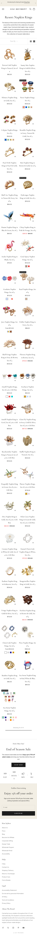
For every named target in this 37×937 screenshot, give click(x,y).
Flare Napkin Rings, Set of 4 (27, 644)
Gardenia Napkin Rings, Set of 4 (9, 291)
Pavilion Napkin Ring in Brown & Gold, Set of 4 (27, 614)
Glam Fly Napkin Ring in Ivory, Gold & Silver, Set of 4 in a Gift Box (27, 423)
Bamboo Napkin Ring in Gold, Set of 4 (9, 677)
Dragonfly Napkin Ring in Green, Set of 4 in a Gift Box (9, 487)
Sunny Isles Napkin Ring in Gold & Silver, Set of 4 (27, 68)
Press (3, 831)
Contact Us (5, 867)
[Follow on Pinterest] (18, 928)
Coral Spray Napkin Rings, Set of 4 (27, 258)
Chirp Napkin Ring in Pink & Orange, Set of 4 (27, 229)
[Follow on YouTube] (23, 928)
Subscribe (18, 813)
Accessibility (6, 854)
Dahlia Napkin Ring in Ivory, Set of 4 (27, 323)
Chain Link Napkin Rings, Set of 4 (9, 644)
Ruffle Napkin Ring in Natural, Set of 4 (27, 453)
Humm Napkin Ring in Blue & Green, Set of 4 (9, 229)
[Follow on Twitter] (8, 928)
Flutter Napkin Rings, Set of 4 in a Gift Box (27, 485)
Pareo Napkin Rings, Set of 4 (27, 99)
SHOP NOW (18, 765)
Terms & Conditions (8, 900)
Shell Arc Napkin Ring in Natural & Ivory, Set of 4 (9, 198)
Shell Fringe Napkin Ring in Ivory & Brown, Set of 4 (9, 358)
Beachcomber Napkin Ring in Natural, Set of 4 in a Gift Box (9, 455)
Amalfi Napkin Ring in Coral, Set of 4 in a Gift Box (9, 423)
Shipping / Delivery (8, 870)
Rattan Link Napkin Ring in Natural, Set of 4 (9, 68)
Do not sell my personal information (13, 893)
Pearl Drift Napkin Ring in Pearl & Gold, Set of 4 (9, 166)
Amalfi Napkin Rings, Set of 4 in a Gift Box (9, 388)
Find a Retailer (6, 880)
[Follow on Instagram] (13, 928)
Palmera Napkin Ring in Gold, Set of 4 (9, 99)
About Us (5, 828)
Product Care (6, 877)
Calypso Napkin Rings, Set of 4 (9, 131)
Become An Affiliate (8, 837)
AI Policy (4, 897)
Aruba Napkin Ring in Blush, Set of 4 (9, 258)
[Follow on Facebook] (3, 928)
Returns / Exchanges (8, 874)
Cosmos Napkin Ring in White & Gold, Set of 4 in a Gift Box (9, 552)
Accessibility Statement (9, 890)
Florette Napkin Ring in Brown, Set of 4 (27, 356)
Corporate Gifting (7, 841)
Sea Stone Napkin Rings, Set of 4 (9, 709)
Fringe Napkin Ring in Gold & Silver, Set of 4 (9, 612)
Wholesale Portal (7, 850)
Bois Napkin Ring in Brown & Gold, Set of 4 (27, 164)
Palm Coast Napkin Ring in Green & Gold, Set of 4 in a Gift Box (27, 520)
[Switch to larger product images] (31, 41)
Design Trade (6, 844)
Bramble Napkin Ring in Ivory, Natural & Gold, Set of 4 (27, 133)
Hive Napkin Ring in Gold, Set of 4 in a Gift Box (9, 520)
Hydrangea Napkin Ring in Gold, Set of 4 (27, 196)
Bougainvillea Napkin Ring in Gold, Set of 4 (27, 583)
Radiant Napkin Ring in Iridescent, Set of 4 (9, 583)
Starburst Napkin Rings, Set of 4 (27, 388)
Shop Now (27, 2)
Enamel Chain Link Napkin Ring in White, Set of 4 (27, 552)
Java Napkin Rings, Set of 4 (9, 323)
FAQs (3, 864)
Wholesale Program (8, 847)
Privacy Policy (6, 903)
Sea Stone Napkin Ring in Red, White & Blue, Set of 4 (27, 678)
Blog (3, 834)
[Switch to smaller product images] (34, 41)
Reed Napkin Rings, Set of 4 (27, 291)
